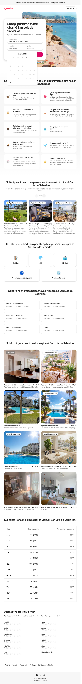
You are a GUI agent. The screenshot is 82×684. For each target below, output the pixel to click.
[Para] (44, 196)
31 (10, 82)
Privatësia (37, 681)
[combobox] (25, 41)
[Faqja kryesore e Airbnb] (9, 8)
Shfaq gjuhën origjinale (57, 2)
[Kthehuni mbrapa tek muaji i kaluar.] (10, 54)
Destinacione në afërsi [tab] (11, 616)
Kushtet (44, 681)
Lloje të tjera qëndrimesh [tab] (30, 616)
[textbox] (16, 48)
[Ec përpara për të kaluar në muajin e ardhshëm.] (33, 54)
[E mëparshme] (36, 196)
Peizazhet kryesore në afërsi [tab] (50, 616)
